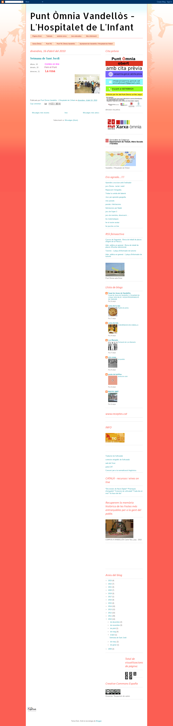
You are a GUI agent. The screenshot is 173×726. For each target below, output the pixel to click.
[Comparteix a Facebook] (57, 104)
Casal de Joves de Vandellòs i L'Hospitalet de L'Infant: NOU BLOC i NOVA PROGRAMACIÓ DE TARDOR (124, 297)
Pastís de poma (123, 308)
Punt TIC (49, 44)
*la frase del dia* (115, 493)
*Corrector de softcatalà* (124, 491)
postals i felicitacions (113, 204)
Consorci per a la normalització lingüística (120, 470)
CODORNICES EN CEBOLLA (128, 325)
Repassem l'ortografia (113, 190)
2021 (110, 587)
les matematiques (112, 219)
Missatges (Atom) (71, 120)
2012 (110, 613)
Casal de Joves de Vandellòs (119, 293)
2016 (110, 600)
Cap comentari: (36, 104)
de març (113, 642)
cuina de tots (113, 323)
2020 (110, 590)
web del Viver (110, 463)
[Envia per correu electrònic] (50, 104)
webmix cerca (61, 36)
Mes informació (91, 36)
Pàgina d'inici (37, 36)
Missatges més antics (91, 113)
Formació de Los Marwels (127, 342)
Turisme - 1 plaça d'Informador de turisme (120, 251)
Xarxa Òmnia (36, 44)
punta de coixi (123, 376)
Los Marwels (113, 340)
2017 (110, 597)
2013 (110, 609)
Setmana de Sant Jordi (45, 58)
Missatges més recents (40, 113)
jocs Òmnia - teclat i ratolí (114, 186)
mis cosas (112, 357)
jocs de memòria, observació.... (117, 215)
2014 (110, 606)
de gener (113, 645)
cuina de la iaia (114, 306)
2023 (110, 580)
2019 (110, 593)
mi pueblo (121, 359)
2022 (110, 584)
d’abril (112, 635)
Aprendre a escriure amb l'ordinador (118, 183)
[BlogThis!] (52, 104)
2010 (110, 619)
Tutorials (49, 36)
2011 (110, 616)
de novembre (115, 625)
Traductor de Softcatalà (114, 456)
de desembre (115, 622)
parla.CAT (109, 467)
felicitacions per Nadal (113, 208)
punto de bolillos (115, 374)
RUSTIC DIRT (113, 392)
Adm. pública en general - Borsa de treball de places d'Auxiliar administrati (122, 246)
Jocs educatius (76, 36)
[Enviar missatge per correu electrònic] (45, 104)
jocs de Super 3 (111, 212)
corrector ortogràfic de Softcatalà (117, 460)
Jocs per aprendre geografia (115, 197)
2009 (110, 649)
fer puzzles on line (112, 226)
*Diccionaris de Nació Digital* (116, 489)
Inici (66, 113)
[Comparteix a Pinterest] (59, 104)
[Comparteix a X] (54, 104)
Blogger (98, 721)
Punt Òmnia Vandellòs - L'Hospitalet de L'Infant (82, 21)
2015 (110, 603)
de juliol (113, 628)
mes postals (109, 201)
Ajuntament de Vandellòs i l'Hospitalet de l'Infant (96, 44)
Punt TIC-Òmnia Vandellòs (66, 44)
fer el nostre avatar (112, 222)
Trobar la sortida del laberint (115, 193)
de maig (113, 632)
